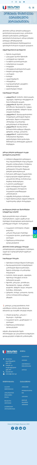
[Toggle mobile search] (30, 8)
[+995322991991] (35, 236)
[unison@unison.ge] (35, 232)
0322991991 (9, 372)
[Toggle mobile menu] (33, 8)
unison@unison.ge (11, 374)
